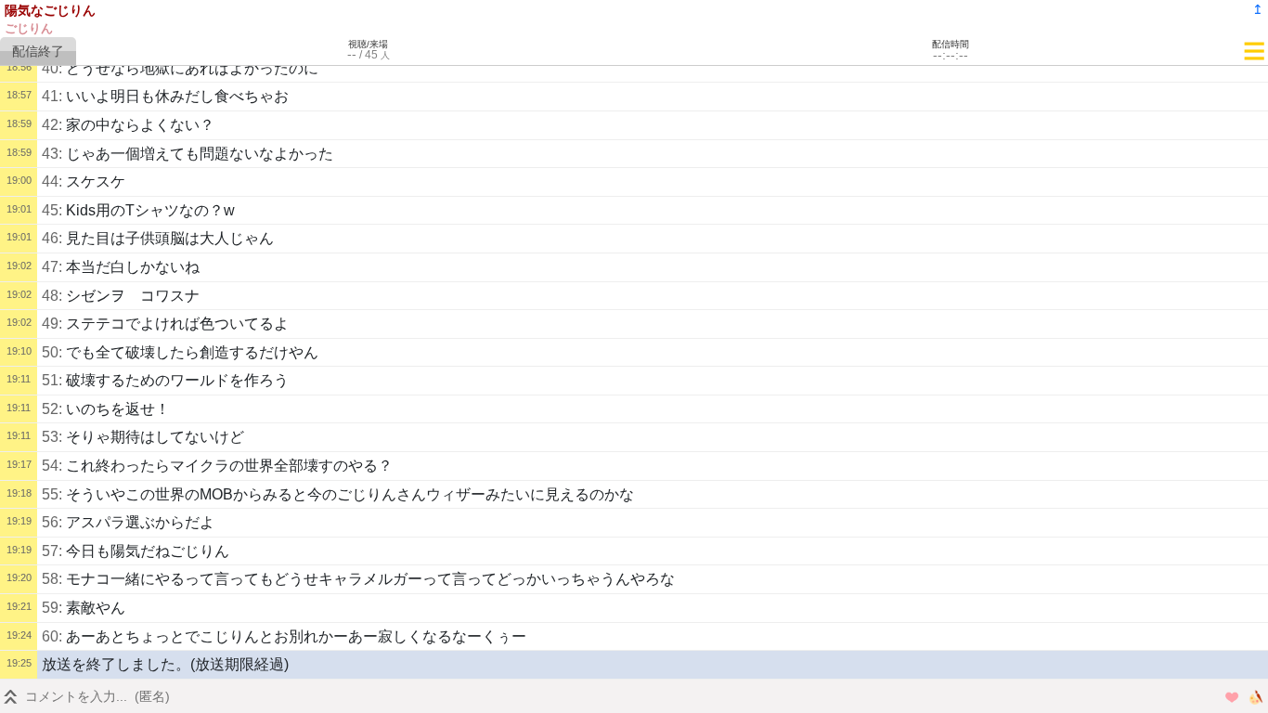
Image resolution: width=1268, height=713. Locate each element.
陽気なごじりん (50, 10)
